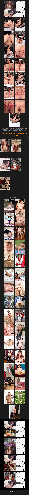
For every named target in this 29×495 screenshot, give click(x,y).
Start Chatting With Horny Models (15, 153)
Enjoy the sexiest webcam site (15, 172)
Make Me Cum (19, 1)
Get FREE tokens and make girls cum (19, 11)
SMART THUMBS (17, 418)
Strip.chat (18, 3)
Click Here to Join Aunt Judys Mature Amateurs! (14, 134)
